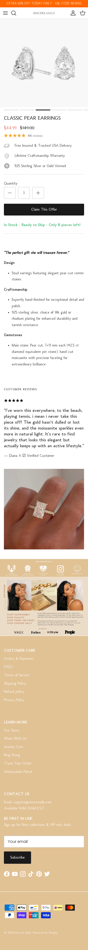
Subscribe (17, 858)
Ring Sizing (12, 755)
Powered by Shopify (45, 933)
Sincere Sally (23, 933)
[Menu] (5, 13)
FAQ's (8, 667)
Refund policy (14, 692)
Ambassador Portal (18, 772)
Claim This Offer (44, 210)
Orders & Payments (18, 659)
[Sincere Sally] (44, 13)
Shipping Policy (15, 684)
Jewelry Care (13, 747)
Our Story (11, 731)
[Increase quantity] (38, 193)
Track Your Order (18, 763)
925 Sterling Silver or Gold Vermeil (40, 166)
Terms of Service (16, 675)
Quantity (10, 184)
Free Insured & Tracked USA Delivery (43, 146)
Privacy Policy (14, 700)
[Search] (16, 13)
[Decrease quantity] (10, 193)
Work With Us (15, 739)
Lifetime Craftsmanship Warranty (40, 156)
